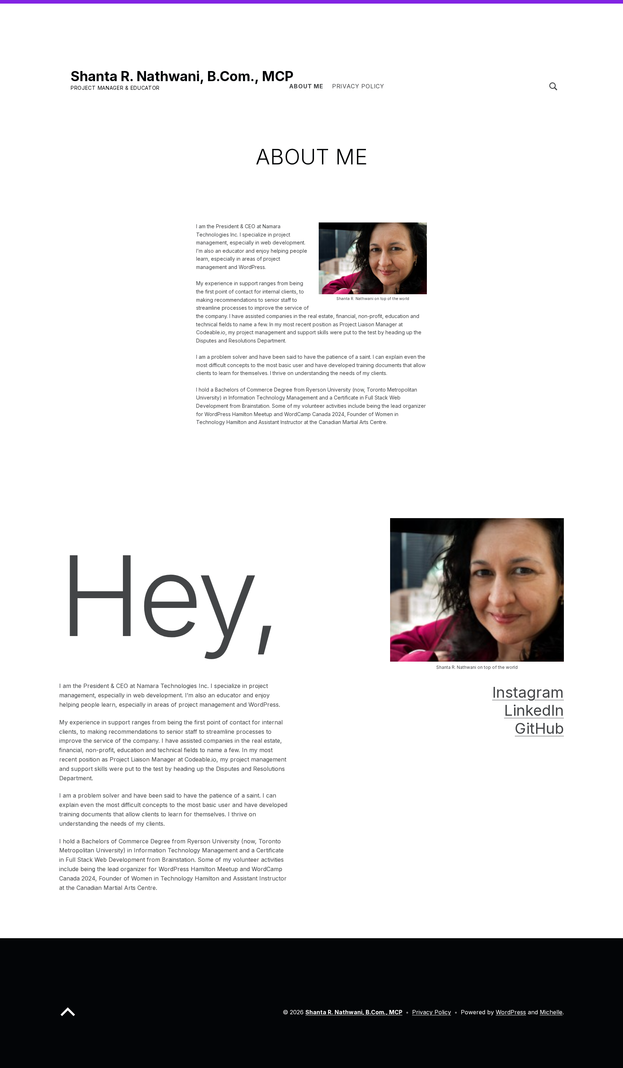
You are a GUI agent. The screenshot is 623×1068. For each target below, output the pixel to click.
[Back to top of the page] (67, 1017)
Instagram (528, 692)
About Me (306, 86)
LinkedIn (534, 710)
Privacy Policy (358, 86)
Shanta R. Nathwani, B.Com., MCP (182, 76)
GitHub (539, 728)
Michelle (551, 1012)
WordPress (511, 1012)
